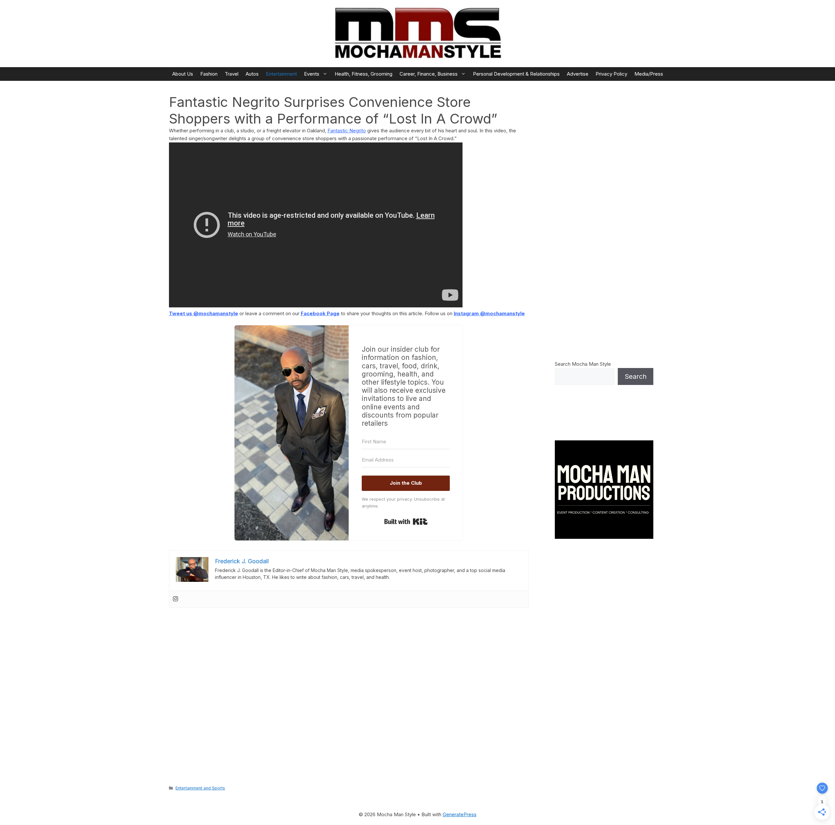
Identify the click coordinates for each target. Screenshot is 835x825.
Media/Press (648, 74)
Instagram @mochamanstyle (489, 313)
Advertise (577, 74)
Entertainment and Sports (200, 788)
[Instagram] (175, 599)
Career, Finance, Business (429, 74)
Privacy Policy (611, 74)
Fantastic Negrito (346, 130)
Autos (252, 74)
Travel (231, 74)
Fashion (209, 74)
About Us (182, 74)
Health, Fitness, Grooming (363, 74)
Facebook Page (320, 313)
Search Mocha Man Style (583, 364)
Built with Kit (406, 521)
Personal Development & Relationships (516, 74)
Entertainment (281, 74)
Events (311, 74)
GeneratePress (460, 814)
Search (635, 376)
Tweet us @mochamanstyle (203, 313)
